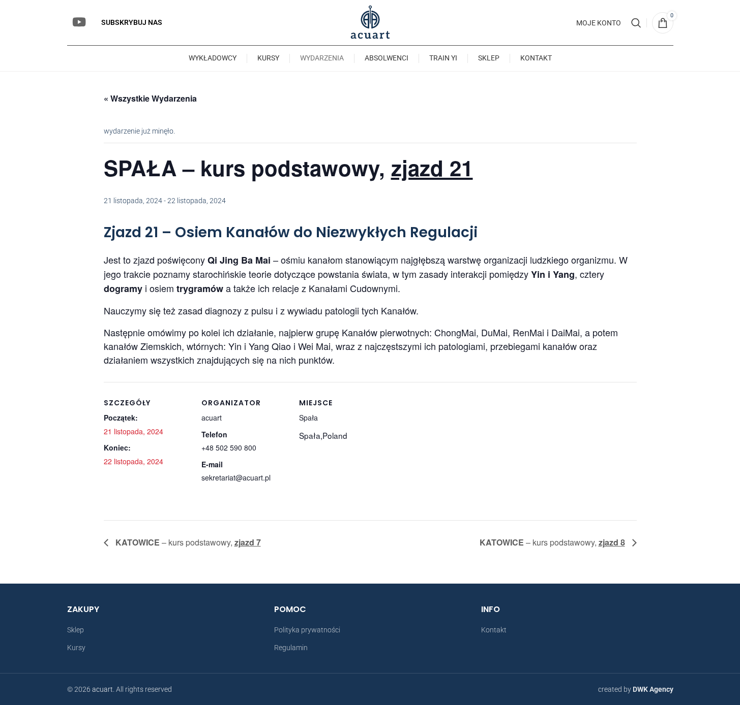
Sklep (75, 630)
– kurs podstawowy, (188, 542)
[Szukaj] (636, 23)
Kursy (76, 648)
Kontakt (494, 630)
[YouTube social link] (79, 23)
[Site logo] (369, 22)
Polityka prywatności (307, 630)
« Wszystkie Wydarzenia (150, 98)
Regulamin (291, 648)
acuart (102, 689)
